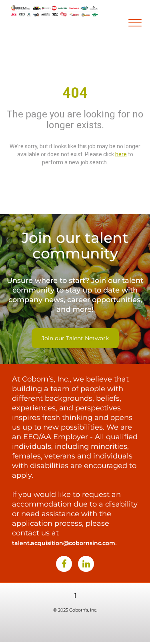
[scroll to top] (75, 595)
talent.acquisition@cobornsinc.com (63, 543)
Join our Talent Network (75, 338)
